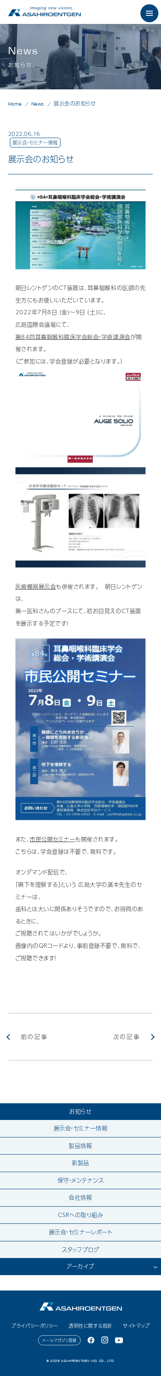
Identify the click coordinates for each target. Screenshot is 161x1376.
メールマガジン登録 (59, 1340)
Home (15, 103)
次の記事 (126, 1036)
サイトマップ (136, 1325)
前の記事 (34, 1036)
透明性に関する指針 (90, 1325)
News (37, 103)
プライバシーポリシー (34, 1325)
